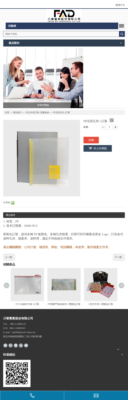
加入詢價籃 (100, 148)
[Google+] (10, 345)
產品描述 (10, 215)
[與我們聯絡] (43, 78)
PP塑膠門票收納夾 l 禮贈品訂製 (64, 304)
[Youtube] (26, 345)
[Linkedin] (16, 345)
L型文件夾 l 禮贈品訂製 (100, 304)
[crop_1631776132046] (64, 16)
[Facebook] (5, 345)
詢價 (91, 140)
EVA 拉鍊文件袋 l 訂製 (27, 304)
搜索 (122, 34)
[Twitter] (21, 345)
